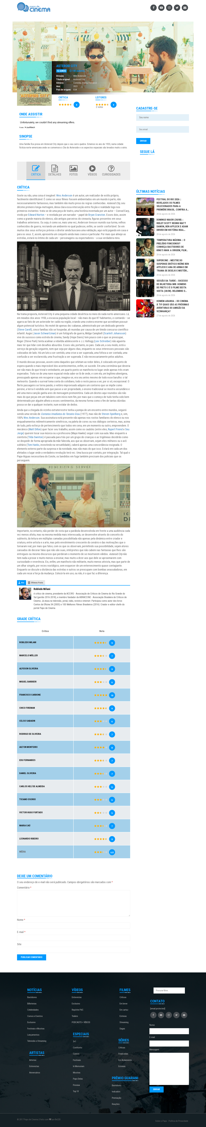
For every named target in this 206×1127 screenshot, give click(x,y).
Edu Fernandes (27, 760)
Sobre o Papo (161, 1121)
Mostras (76, 1072)
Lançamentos (33, 1034)
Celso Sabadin (27, 720)
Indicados (116, 1091)
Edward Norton (36, 214)
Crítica (36, 174)
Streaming (124, 1022)
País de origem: (63, 89)
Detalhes (54, 174)
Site (19, 944)
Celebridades (33, 1009)
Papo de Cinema (31, 1119)
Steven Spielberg (111, 413)
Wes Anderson (79, 76)
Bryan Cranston (96, 214)
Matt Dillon (35, 429)
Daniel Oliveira (27, 773)
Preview (76, 1085)
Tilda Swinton (35, 437)
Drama (85, 83)
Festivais (77, 1060)
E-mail (21, 932)
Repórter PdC (77, 1009)
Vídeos (92, 174)
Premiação (116, 1098)
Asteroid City (66, 66)
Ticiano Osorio (27, 799)
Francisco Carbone (30, 694)
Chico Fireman (27, 708)
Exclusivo (31, 1022)
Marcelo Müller (28, 655)
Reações (116, 1104)
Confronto (77, 1047)
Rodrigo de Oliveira (30, 734)
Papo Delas (78, 1078)
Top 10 (76, 1091)
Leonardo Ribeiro (29, 838)
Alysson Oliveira (28, 668)
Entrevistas (34, 1066)
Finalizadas (123, 1053)
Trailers (75, 1016)
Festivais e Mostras (35, 1028)
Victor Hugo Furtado (31, 812)
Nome (21, 919)
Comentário (24, 887)
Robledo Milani (42, 589)
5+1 (74, 1041)
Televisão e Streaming (36, 1041)
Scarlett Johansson (114, 333)
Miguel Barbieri (27, 681)
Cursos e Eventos (35, 1016)
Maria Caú (24, 825)
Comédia (77, 83)
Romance (93, 83)
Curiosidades (111, 174)
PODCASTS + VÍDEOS (81, 1022)
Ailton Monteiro (28, 747)
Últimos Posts (37, 583)
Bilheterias (31, 1003)
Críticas (123, 997)
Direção (60, 76)
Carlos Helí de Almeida (32, 786)
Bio (22, 583)
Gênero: (60, 83)
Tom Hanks (33, 444)
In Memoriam (78, 1066)
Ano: (58, 86)
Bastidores (32, 997)
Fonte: (21, 127)
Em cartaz (124, 1009)
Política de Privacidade (178, 1121)
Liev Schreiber (103, 341)
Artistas (32, 1060)
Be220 (57, 1119)
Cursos (76, 1053)
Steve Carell (24, 329)
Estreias (123, 1016)
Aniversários (34, 1072)
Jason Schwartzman (44, 333)
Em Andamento (125, 1060)
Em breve (123, 1003)
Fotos (73, 174)
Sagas (122, 1028)
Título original (63, 79)
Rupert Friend (115, 429)
